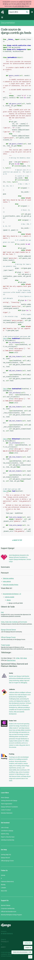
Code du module (9, 597)
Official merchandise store (8, 911)
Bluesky (3, 884)
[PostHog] (4, 759)
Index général (7, 581)
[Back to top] (30, 956)
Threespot (5, 941)
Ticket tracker (5, 645)
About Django (5, 797)
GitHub (3, 875)
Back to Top (17, 540)
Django (2, 12)
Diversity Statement (6, 813)
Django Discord (5, 857)
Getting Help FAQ (6, 854)
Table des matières (8, 578)
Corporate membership (7, 908)
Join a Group (4, 827)
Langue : (28, 947)
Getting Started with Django (9, 800)
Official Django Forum (8, 637)
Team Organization (6, 803)
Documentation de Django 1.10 (12, 594)
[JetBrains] (4, 695)
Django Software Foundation (9, 807)
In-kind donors (7, 933)
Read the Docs (11, 660)
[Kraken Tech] (4, 726)
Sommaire (23, 622)
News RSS (4, 891)
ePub (25, 658)
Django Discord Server (8, 630)
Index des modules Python (10, 584)
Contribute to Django (7, 830)
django (9, 600)
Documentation (8, 22)
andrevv (5, 947)
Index (3, 622)
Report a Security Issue (7, 837)
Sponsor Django (5, 905)
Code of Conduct (6, 810)
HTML (18, 658)
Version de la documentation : (22, 952)
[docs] (5, 338)
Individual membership (7, 840)
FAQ (2, 612)
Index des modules (11, 622)
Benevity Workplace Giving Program (11, 914)
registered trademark (19, 954)
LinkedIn (3, 887)
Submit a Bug (5, 833)
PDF (21, 658)
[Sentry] (4, 678)
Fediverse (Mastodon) (7, 881)
